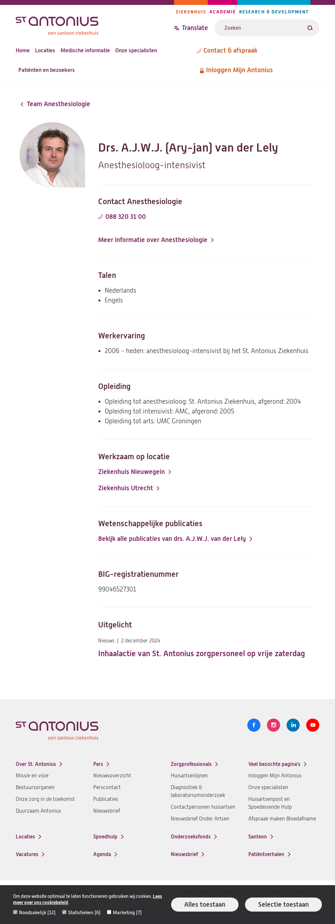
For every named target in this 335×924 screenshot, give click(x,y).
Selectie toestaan (283, 904)
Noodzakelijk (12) (37, 913)
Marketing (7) (127, 913)
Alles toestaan (204, 904)
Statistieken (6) (84, 913)
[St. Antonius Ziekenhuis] (95, 24)
